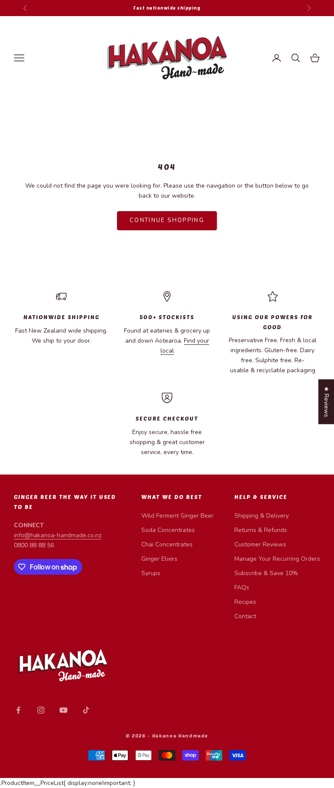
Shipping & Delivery (261, 516)
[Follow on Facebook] (18, 710)
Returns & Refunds (260, 530)
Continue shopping (167, 220)
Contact (245, 616)
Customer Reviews (260, 544)
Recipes (245, 602)
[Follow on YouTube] (63, 710)
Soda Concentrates (168, 530)
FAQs (241, 587)
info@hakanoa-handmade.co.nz (57, 535)
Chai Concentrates (167, 544)
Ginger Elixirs (159, 559)
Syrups (150, 573)
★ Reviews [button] (326, 401)
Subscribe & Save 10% (266, 573)
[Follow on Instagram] (41, 710)
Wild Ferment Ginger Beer (177, 516)
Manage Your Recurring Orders (277, 559)
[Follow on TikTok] (86, 710)
